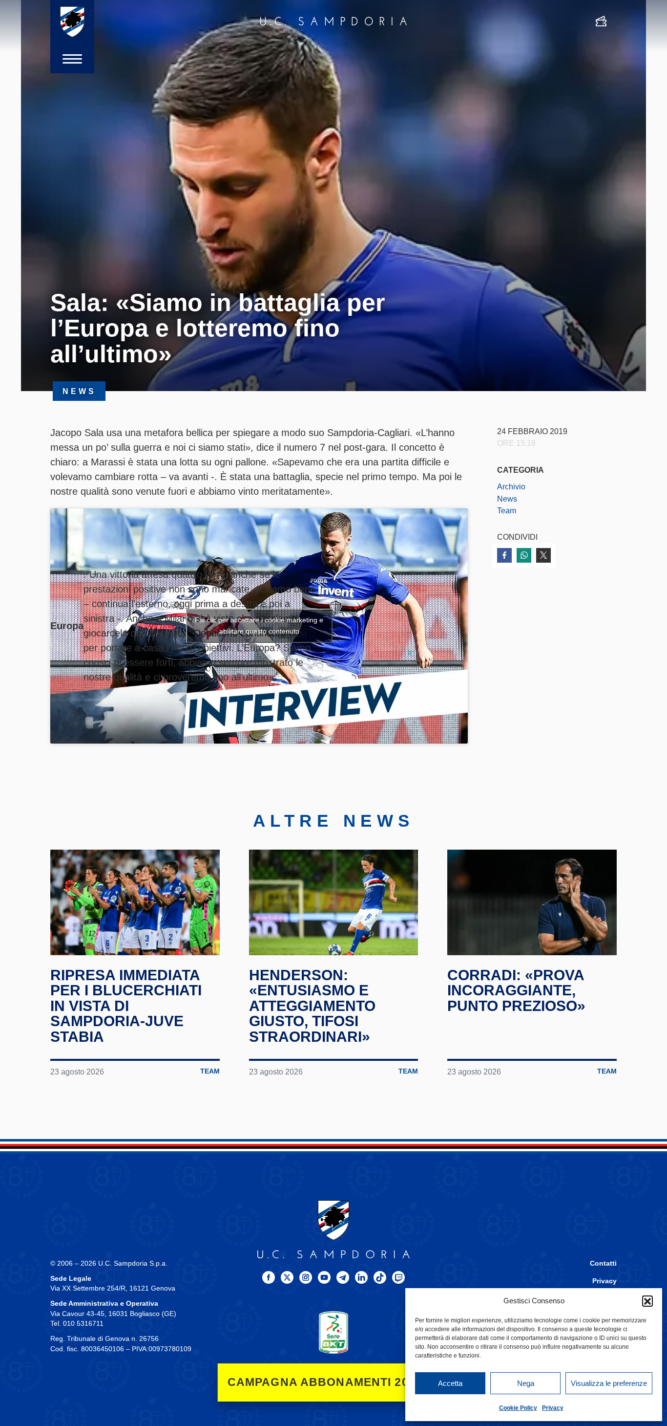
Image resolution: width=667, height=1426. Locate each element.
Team (506, 510)
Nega (525, 1383)
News (507, 498)
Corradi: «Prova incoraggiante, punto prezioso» (516, 990)
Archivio (511, 486)
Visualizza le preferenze (609, 1383)
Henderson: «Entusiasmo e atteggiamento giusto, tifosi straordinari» (312, 1006)
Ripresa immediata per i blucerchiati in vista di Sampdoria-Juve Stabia (126, 1006)
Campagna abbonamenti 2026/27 (334, 1382)
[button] (647, 1301)
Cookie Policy (518, 1407)
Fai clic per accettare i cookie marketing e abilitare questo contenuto (259, 625)
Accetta (450, 1383)
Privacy (552, 1407)
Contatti (603, 1263)
